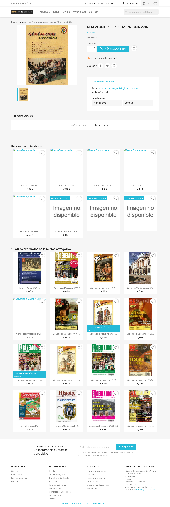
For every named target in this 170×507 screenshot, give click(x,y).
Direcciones (92, 481)
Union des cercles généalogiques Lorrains (118, 88)
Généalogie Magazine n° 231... (140, 426)
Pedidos (90, 474)
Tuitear (107, 65)
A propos (53, 481)
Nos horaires (55, 488)
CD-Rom (93, 11)
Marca (94, 88)
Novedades (16, 474)
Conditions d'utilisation (59, 478)
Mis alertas (92, 488)
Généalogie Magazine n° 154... (66, 334)
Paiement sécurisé (57, 485)
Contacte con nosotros (60, 492)
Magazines (79, 11)
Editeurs (15, 481)
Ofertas (14, 471)
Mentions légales (57, 474)
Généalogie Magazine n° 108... (140, 380)
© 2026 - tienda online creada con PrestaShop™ (85, 503)
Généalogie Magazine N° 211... (29, 334)
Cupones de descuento (98, 485)
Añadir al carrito (113, 48)
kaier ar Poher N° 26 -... (29, 288)
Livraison (53, 471)
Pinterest (114, 65)
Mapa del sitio (55, 495)
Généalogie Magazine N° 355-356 (103, 426)
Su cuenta (93, 466)
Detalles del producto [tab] (104, 81)
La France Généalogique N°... (67, 231)
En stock (95, 92)
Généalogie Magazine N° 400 (66, 288)
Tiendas (52, 498)
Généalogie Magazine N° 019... (103, 288)
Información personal (96, 471)
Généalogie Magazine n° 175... (140, 334)
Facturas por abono (96, 478)
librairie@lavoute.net (145, 489)
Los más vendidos (19, 478)
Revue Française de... (29, 185)
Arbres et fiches (50, 11)
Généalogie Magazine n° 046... (103, 334)
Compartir (100, 65)
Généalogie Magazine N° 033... (66, 380)
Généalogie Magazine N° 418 (103, 380)
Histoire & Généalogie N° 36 (66, 426)
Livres (66, 11)
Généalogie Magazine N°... (30, 380)
